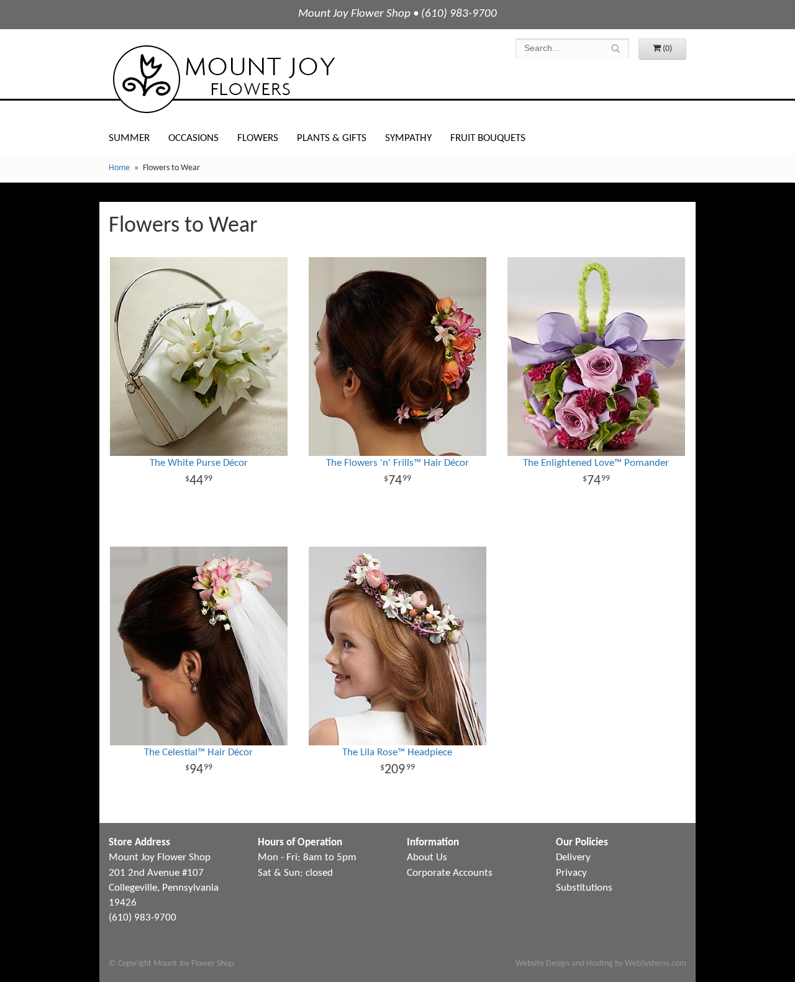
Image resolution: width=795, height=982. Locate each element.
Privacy (571, 873)
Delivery (573, 857)
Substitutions (584, 888)
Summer (129, 138)
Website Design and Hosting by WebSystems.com (601, 964)
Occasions (193, 138)
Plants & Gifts (331, 138)
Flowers (257, 138)
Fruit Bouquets (487, 138)
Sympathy (408, 138)
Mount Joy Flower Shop (223, 79)
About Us (427, 857)
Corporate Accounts (450, 873)
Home (119, 168)
